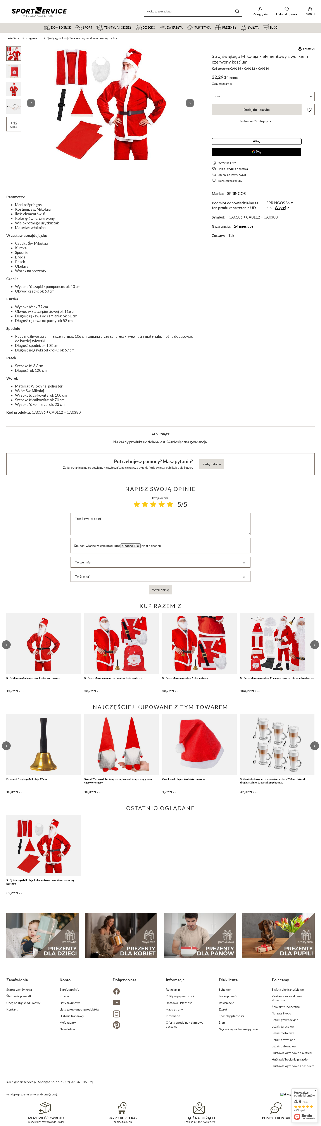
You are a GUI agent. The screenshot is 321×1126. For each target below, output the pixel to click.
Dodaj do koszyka (256, 110)
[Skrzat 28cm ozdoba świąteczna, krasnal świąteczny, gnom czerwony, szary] (121, 744)
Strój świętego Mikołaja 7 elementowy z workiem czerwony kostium (40, 881)
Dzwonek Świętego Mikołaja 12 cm (26, 779)
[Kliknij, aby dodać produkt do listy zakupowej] (309, 109)
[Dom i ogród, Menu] (73, 27)
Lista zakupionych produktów (79, 1009)
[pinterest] (134, 1025)
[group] (110, 103)
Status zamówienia (19, 989)
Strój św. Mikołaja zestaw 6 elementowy (185, 678)
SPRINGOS (236, 193)
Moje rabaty (68, 1022)
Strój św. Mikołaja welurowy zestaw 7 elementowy (113, 678)
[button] (31, 103)
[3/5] (153, 504)
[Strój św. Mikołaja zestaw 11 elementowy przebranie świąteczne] (277, 643)
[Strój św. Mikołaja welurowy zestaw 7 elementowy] (121, 643)
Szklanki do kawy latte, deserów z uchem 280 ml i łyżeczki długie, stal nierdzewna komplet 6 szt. (273, 780)
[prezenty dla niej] (121, 935)
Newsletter (67, 1029)
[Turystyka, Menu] (213, 27)
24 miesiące (243, 226)
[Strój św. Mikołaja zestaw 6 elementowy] (199, 643)
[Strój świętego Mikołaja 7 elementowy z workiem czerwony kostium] (43, 845)
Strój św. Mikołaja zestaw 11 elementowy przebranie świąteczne (277, 678)
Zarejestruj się (69, 989)
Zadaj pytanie (212, 464)
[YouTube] (134, 1003)
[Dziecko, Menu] (157, 27)
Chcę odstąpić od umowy (23, 1003)
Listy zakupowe (70, 1003)
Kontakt (12, 1009)
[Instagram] (134, 1014)
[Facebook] (134, 991)
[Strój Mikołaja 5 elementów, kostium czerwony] (43, 643)
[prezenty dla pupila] (278, 935)
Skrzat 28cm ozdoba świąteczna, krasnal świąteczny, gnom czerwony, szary (118, 780)
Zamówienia (17, 979)
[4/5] (162, 504)
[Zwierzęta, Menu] (185, 27)
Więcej (280, 207)
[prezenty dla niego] (200, 935)
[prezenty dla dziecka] (42, 935)
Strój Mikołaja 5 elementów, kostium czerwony (33, 678)
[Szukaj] (237, 11)
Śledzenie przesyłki (19, 996)
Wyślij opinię (160, 590)
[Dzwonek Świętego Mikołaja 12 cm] (43, 744)
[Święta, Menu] (260, 27)
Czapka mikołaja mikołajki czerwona (183, 779)
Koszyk (64, 996)
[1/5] (137, 504)
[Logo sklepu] (39, 11)
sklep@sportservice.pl (21, 1082)
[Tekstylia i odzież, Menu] (133, 27)
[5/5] (170, 504)
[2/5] (145, 504)
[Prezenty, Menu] (238, 27)
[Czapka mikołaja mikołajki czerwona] (199, 744)
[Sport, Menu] (94, 27)
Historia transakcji (72, 1016)
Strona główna (30, 38)
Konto (65, 979)
